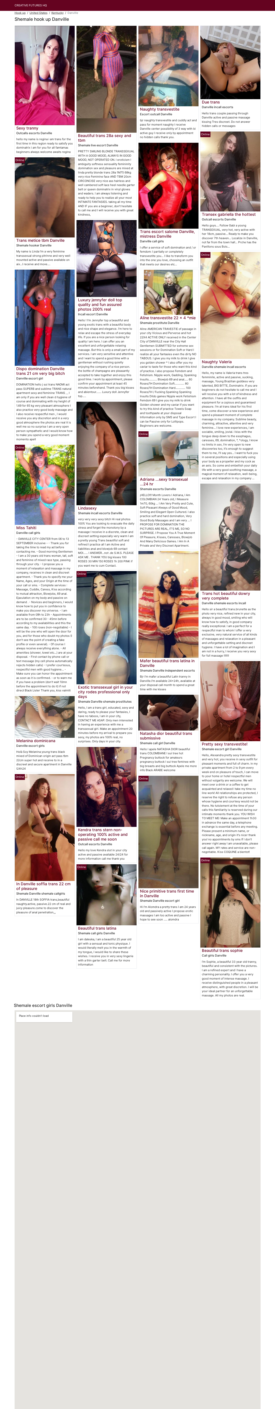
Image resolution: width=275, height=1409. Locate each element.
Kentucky (57, 13)
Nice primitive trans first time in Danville (167, 893)
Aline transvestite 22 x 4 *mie (168, 317)
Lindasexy (87, 508)
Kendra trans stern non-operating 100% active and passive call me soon (103, 834)
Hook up (20, 13)
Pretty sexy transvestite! (225, 744)
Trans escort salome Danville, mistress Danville (167, 234)
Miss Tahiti (26, 527)
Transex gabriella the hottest (229, 214)
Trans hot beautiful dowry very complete (226, 595)
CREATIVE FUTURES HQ (31, 5)
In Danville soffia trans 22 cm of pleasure (43, 886)
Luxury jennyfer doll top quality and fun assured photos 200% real (100, 305)
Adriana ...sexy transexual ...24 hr (164, 481)
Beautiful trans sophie (222, 950)
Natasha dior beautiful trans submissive (166, 735)
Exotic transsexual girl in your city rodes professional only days (105, 692)
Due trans (211, 102)
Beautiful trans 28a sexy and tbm (104, 138)
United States (39, 13)
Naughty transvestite (159, 109)
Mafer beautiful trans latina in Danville (167, 663)
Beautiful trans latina (97, 928)
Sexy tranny (27, 128)
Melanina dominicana (35, 740)
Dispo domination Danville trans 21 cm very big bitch (40, 371)
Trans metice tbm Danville (40, 240)
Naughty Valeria (217, 361)
